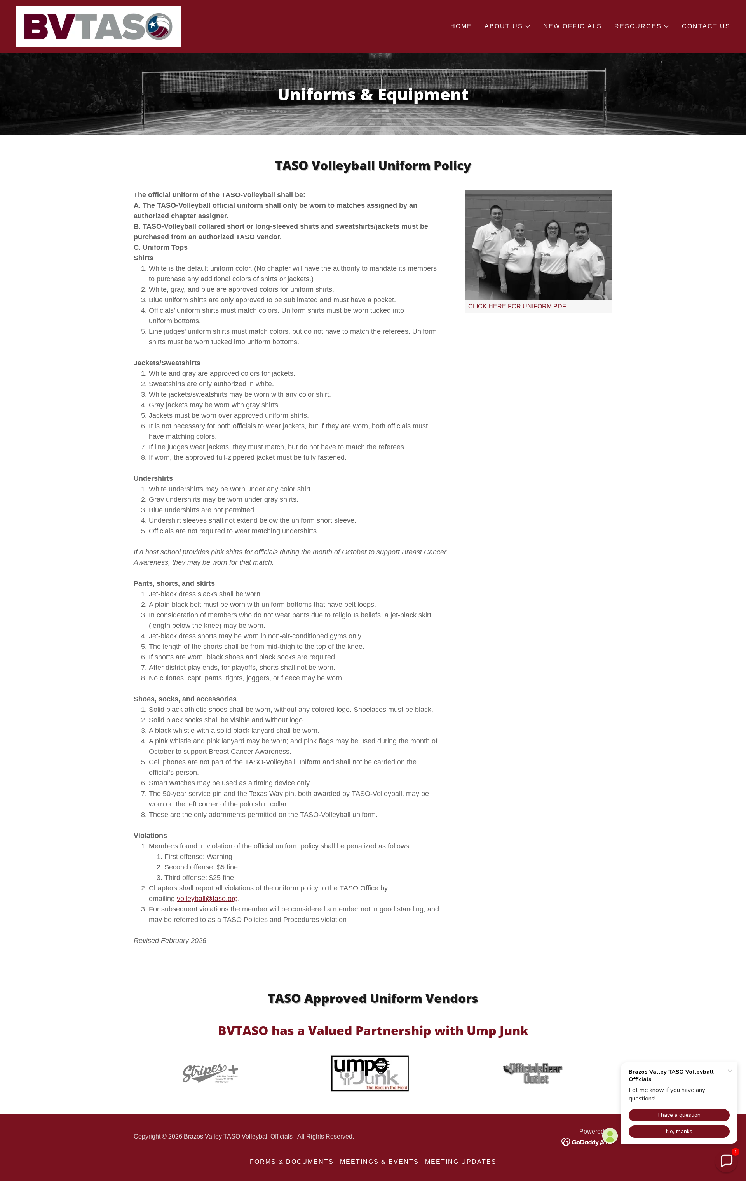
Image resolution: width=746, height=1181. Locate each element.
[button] (508, 26)
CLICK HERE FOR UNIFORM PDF (517, 306)
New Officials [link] (572, 26)
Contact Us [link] (706, 26)
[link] (98, 26)
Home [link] (461, 26)
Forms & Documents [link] (292, 1161)
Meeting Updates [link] (461, 1161)
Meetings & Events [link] (379, 1161)
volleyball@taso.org (207, 898)
